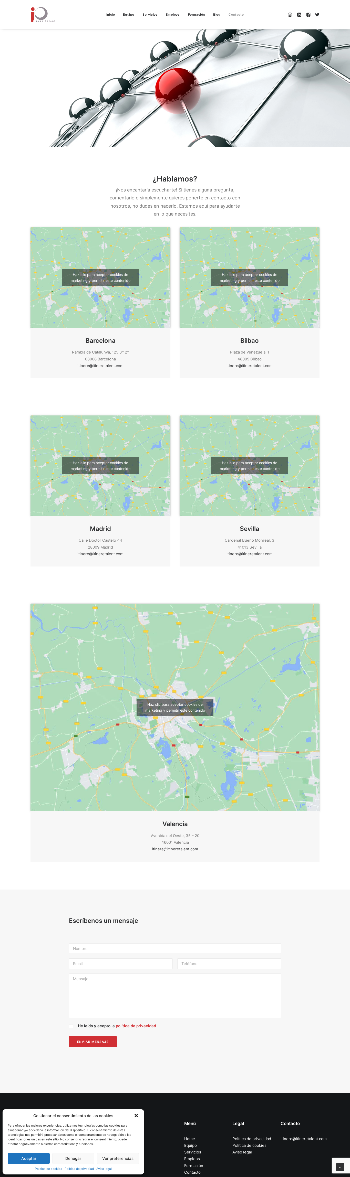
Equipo (128, 14)
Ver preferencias (117, 1158)
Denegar (73, 1158)
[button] (136, 1115)
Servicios (150, 14)
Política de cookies (48, 1169)
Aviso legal (104, 1169)
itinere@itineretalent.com (100, 365)
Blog (216, 14)
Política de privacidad (251, 1138)
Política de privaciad (79, 1169)
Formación (196, 14)
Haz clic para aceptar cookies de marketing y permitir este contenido (100, 277)
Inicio (110, 14)
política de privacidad (136, 1025)
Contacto (236, 14)
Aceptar (28, 1158)
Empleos (173, 14)
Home (189, 1138)
